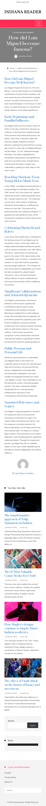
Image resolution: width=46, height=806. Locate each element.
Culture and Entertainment (23, 32)
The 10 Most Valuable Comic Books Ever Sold (20, 574)
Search (11, 721)
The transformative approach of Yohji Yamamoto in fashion (18, 519)
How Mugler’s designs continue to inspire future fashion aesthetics (21, 628)
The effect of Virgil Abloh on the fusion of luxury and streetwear (22, 685)
